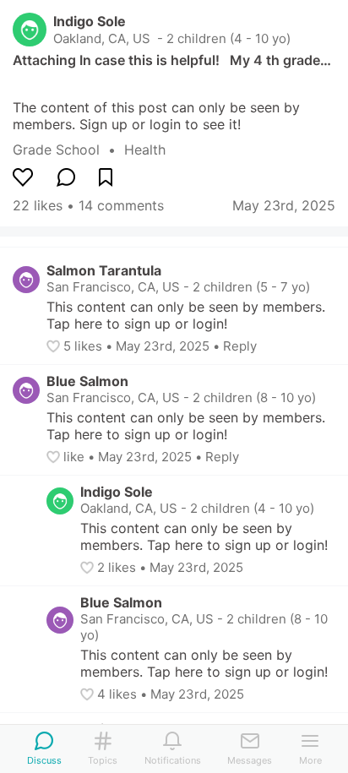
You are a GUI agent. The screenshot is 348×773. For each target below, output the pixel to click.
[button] (54, 346)
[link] (68, 149)
